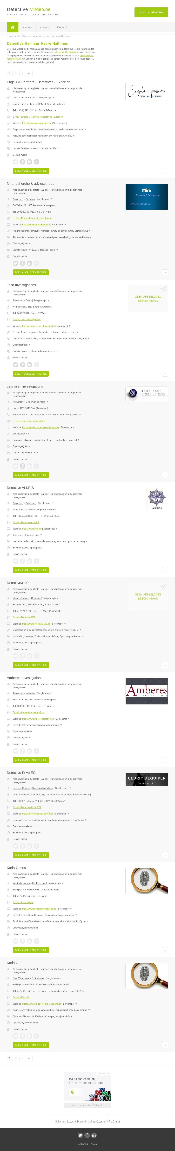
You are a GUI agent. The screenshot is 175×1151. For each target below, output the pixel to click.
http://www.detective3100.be (36, 624)
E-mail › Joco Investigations (27, 319)
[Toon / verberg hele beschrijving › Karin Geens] (54, 915)
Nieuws (27, 27)
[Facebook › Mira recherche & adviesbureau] (22, 263)
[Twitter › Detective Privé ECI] (15, 846)
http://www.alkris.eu (32, 528)
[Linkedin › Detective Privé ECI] (29, 846)
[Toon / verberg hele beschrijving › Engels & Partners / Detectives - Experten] (54, 129)
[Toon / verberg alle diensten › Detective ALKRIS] (54, 541)
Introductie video (50, 148)
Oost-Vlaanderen (21, 97)
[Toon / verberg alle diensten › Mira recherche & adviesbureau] (54, 237)
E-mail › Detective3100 (24, 617)
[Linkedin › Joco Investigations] (29, 364)
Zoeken (44, 27)
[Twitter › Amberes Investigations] (15, 751)
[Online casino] (89, 1073)
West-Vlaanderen (21, 883)
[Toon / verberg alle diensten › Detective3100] (54, 636)
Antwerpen (18, 199)
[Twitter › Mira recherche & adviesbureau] (15, 263)
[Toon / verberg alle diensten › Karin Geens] (54, 921)
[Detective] (12, 27)
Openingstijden (21, 243)
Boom (29, 300)
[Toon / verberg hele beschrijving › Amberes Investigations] (54, 725)
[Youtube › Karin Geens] (36, 941)
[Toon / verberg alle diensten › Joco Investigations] (54, 338)
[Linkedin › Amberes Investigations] (29, 751)
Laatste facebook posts (26, 148)
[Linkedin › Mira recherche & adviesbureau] (29, 263)
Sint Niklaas (38, 978)
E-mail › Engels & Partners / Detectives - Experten (38, 117)
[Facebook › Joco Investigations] (22, 364)
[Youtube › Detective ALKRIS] (36, 561)
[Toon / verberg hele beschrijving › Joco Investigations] (54, 332)
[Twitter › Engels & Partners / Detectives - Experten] (15, 162)
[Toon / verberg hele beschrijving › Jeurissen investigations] (54, 433)
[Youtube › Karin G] (36, 1036)
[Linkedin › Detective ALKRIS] (29, 561)
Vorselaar (30, 693)
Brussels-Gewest (21, 788)
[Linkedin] (94, 1135)
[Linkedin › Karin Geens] (29, 941)
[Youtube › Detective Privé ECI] (36, 846)
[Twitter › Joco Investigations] (15, 364)
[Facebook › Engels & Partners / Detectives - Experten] (22, 162)
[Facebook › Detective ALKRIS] (22, 561)
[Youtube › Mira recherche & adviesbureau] (36, 263)
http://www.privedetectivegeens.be (39, 908)
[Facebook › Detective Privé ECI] (22, 846)
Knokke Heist (39, 883)
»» (29, 73)
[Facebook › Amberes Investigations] (22, 751)
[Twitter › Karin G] (15, 1036)
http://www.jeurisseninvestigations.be (40, 427)
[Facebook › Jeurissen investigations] (22, 466)
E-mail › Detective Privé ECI (27, 807)
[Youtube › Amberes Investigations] (36, 751)
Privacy (94, 1144)
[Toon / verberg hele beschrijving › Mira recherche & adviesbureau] (54, 231)
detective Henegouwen (66, 52)
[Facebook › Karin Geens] (22, 941)
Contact (62, 27)
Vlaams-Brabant (21, 598)
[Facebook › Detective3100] (22, 656)
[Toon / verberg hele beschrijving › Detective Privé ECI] (54, 820)
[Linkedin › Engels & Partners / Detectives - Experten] (29, 162)
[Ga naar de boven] (165, 171)
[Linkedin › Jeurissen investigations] (29, 466)
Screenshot (60, 123)
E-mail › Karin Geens (23, 902)
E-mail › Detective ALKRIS (26, 522)
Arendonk (30, 199)
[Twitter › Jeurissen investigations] (15, 466)
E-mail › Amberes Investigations (28, 712)
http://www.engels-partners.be (36, 123)
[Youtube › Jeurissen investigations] (36, 466)
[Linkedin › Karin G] (29, 1036)
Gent (34, 97)
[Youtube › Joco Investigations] (36, 364)
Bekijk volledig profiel (31, 170)
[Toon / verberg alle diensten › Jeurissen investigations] (54, 440)
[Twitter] (80, 1135)
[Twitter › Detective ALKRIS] (15, 561)
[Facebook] (87, 1135)
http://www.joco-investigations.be (38, 326)
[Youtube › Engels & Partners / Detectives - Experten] (36, 162)
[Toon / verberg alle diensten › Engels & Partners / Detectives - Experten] (54, 136)
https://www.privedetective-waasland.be (41, 1004)
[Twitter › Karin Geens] (15, 941)
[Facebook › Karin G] (22, 1036)
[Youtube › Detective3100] (36, 656)
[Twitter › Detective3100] (15, 656)
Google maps (47, 97)
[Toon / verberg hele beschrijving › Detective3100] (54, 630)
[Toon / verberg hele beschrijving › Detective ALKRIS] (54, 535)
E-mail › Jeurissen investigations (29, 421)
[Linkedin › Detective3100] (29, 656)
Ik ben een (151, 12)
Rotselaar (36, 598)
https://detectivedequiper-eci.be (37, 813)
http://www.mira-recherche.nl (36, 224)
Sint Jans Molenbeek (42, 788)
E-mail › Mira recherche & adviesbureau (32, 218)
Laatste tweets (21, 250)
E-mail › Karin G (21, 997)
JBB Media (84, 1144)
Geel (28, 402)
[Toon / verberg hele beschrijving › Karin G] (54, 1010)
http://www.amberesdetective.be (38, 719)
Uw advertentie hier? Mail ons (87, 1105)
